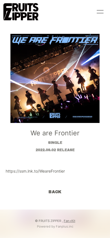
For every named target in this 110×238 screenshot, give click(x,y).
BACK (55, 192)
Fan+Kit (69, 221)
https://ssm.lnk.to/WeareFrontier (35, 171)
